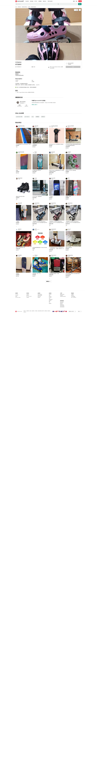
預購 (49, 295)
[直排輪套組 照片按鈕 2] (48, 34)
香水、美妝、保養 (29, 296)
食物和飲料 (61, 302)
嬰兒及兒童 (39, 296)
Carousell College (17, 297)
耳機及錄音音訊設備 (63, 296)
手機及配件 (61, 295)
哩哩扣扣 (50, 294)
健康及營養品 (62, 301)
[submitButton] (79, 4)
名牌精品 (28, 297)
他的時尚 (28, 294)
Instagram (16, 295)
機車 (49, 301)
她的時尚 (28, 295)
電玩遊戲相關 (73, 296)
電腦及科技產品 (62, 294)
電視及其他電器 (40, 295)
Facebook (16, 294)
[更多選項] (16, 149)
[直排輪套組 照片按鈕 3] (48, 51)
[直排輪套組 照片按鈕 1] (48, 16)
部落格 (16, 296)
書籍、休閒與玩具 (73, 297)
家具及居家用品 (40, 294)
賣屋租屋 (50, 300)
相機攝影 (72, 294)
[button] (24, 103)
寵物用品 (39, 297)
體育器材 (72, 295)
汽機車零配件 (51, 299)
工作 (49, 302)
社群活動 (50, 297)
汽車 (49, 298)
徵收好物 (50, 296)
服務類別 (50, 303)
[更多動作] (80, 10)
